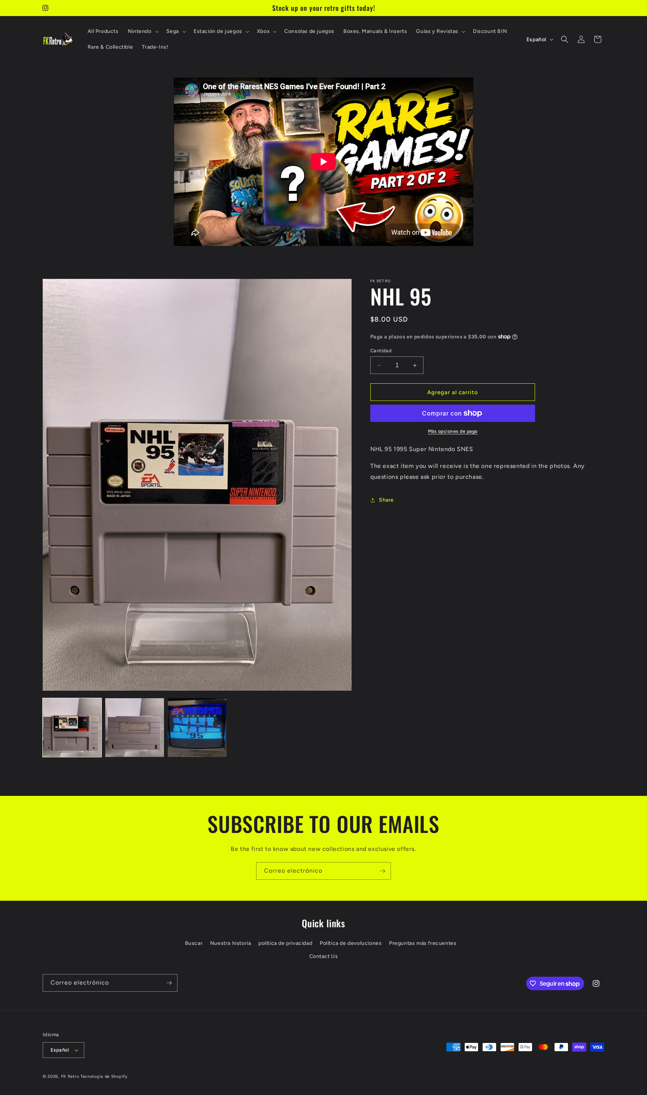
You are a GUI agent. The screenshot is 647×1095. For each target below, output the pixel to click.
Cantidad (381, 350)
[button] (142, 31)
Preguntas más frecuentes (422, 943)
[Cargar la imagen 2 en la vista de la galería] (134, 727)
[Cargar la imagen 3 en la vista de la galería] (197, 727)
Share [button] (386, 500)
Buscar (194, 943)
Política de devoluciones (351, 943)
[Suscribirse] (382, 871)
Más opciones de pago (453, 431)
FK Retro (70, 1076)
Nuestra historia (230, 943)
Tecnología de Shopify (104, 1076)
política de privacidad (285, 943)
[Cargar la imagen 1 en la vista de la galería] (72, 727)
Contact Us (323, 956)
